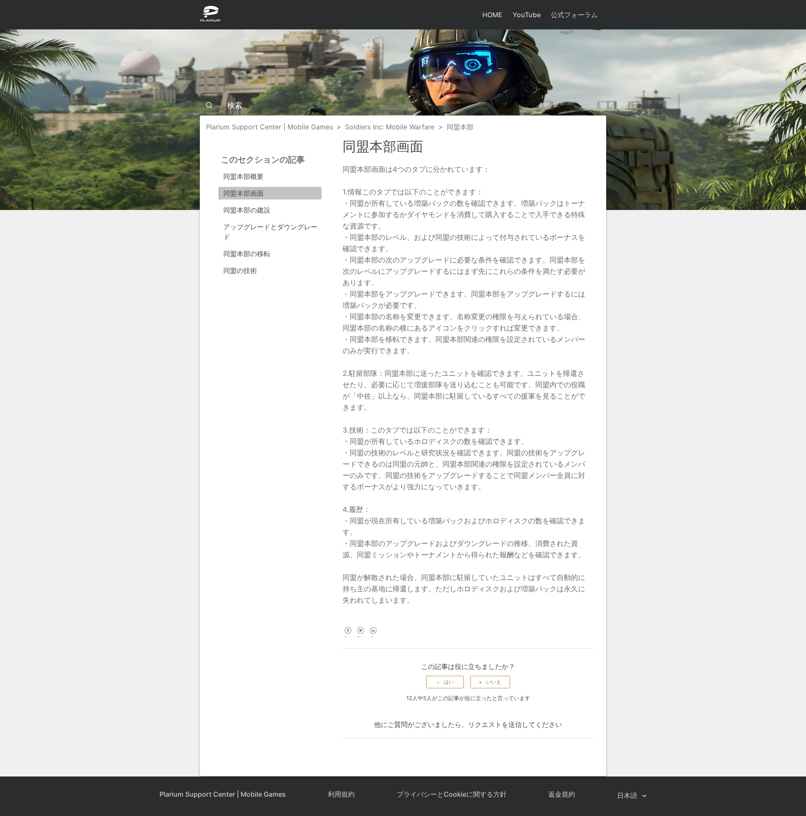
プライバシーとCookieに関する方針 (452, 794)
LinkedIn (373, 636)
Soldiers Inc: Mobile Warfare (389, 127)
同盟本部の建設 (246, 210)
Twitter (360, 636)
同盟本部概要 (243, 176)
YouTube (527, 14)
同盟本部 (460, 127)
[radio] (445, 682)
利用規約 (341, 794)
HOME (492, 14)
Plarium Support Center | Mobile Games (269, 127)
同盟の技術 (240, 270)
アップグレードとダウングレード (270, 232)
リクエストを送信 (495, 724)
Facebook (348, 636)
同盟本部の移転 (246, 253)
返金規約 (561, 794)
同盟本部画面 (243, 193)
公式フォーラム (574, 14)
